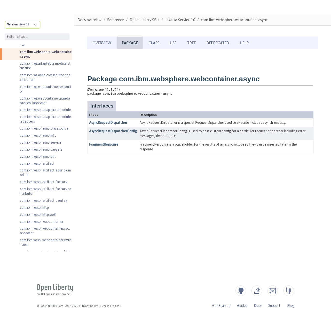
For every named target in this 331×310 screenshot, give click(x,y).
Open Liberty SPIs (144, 20)
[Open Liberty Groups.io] (272, 290)
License (104, 305)
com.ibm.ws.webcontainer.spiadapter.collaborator (45, 100)
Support (274, 306)
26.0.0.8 (24, 24)
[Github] (240, 290)
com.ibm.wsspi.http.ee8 (37, 215)
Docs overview (89, 20)
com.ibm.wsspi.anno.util (38, 156)
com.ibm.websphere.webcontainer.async (46, 54)
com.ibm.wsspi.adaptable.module (45, 110)
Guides (242, 306)
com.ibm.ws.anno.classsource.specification (45, 77)
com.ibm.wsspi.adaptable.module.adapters (45, 119)
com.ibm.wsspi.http (34, 207)
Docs (257, 306)
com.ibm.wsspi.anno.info (38, 135)
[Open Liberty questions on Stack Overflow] (256, 290)
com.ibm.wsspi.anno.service (41, 142)
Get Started (221, 306)
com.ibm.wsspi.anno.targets (41, 149)
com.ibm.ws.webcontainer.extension (45, 89)
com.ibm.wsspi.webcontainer (41, 222)
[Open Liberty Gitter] (288, 290)
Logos (115, 305)
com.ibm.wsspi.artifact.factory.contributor (45, 191)
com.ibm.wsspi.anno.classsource (44, 128)
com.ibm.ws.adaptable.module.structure (45, 66)
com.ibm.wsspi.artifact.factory (43, 182)
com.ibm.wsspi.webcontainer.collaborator (45, 230)
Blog (290, 306)
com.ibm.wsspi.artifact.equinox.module (45, 172)
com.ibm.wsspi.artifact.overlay (43, 200)
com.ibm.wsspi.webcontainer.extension (45, 242)
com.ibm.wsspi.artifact (37, 163)
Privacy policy (89, 305)
